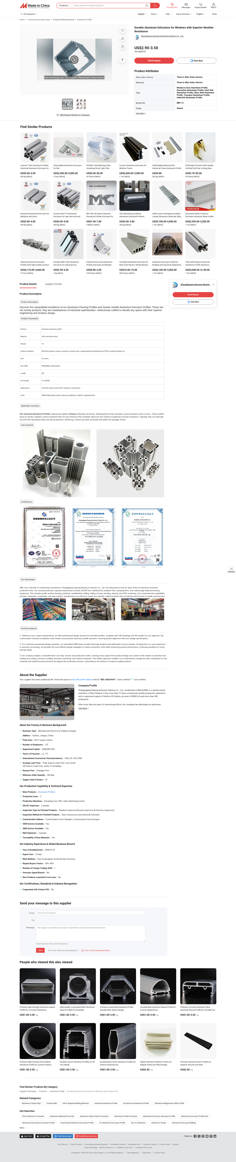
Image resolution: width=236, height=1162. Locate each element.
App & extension (183, 14)
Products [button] (63, 5)
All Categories (29, 14)
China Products (76, 1144)
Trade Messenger (63, 1136)
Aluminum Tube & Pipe (31, 1103)
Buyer (153, 14)
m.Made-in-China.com (124, 1147)
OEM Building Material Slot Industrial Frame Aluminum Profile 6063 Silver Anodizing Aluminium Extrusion (166, 167)
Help (167, 14)
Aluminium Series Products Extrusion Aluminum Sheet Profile (199, 215)
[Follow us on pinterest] (211, 1136)
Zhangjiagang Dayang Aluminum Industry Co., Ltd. (162, 36)
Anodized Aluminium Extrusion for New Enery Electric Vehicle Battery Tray (133, 264)
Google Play (43, 1136)
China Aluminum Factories (33, 1116)
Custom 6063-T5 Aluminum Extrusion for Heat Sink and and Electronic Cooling (66, 215)
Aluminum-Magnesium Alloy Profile (169, 1103)
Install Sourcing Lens (88, 1136)
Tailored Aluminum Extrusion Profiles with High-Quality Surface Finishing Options (34, 264)
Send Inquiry (154, 60)
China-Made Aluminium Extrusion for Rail (67, 166)
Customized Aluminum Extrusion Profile (77, 1122)
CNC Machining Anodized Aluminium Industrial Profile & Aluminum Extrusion (131, 215)
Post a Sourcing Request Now (95, 950)
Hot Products (62, 1144)
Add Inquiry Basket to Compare (75, 114)
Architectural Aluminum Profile (136, 1103)
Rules (214, 14)
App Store (26, 1136)
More (22, 1127)
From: (32, 913)
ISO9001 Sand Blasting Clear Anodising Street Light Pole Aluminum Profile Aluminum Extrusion (98, 167)
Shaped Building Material (63, 19)
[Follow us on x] (199, 1136)
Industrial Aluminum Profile (105, 1103)
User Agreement (133, 1153)
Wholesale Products (118, 1144)
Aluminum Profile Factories (125, 1116)
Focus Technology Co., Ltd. (99, 1153)
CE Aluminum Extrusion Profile (112, 1122)
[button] (146, 5)
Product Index (165, 1144)
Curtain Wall (51, 1103)
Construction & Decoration (39, 19)
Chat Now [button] (198, 60)
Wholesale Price (134, 1144)
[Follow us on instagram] (203, 1136)
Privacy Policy (160, 1153)
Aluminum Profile (84, 19)
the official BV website (82, 679)
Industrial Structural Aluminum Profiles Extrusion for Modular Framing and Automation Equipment (99, 264)
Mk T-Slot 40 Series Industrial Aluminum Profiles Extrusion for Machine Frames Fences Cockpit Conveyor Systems (100, 215)
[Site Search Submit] (155, 5)
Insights (176, 1144)
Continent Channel (150, 1144)
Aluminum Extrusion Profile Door (194, 1116)
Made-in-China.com (106, 1147)
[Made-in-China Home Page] (34, 5)
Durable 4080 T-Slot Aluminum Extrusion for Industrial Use (66, 263)
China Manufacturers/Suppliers (96, 1144)
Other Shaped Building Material (75, 1103)
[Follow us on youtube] (207, 1136)
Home (22, 19)
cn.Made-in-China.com (143, 1147)
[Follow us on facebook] (195, 1136)
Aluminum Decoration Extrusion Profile (38, 1122)
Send (40, 950)
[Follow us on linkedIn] (214, 1136)
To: (33, 920)
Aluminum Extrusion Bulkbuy (184, 1122)
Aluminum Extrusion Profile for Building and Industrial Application (166, 263)
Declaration (146, 1153)
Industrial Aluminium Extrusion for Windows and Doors (34, 215)
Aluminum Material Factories (62, 1116)
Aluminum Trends (158, 1122)
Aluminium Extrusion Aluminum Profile (159, 1116)
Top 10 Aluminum (138, 1122)
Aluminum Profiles (46, 791)
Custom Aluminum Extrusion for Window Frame (132, 166)
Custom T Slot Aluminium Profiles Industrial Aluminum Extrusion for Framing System (34, 167)
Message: (31, 927)
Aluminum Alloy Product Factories (94, 1116)
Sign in (213, 7)
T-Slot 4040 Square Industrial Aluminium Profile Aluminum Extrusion (197, 264)
